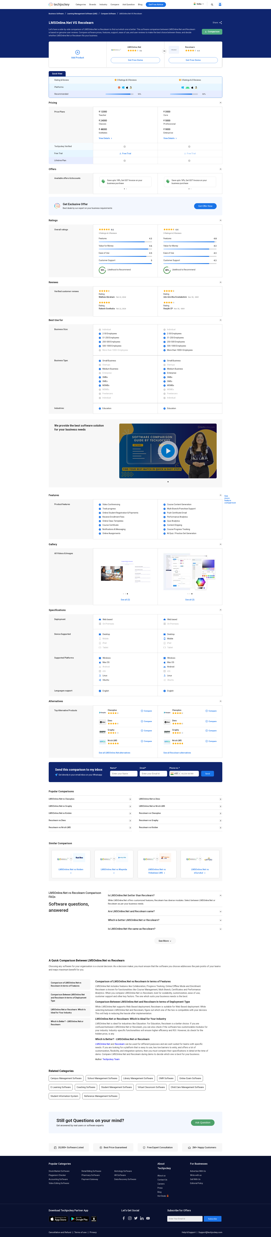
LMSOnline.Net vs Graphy (60, 806)
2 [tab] (126, 188)
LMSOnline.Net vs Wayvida (114, 869)
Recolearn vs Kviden (148, 827)
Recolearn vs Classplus (150, 813)
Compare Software (108, 14)
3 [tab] (127, 593)
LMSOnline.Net (134, 47)
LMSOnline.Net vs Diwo (149, 799)
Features (103, 238)
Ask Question (129, 4)
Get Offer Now (205, 206)
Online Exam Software (190, 1078)
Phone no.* (174, 768)
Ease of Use (104, 253)
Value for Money (106, 246)
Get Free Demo (135, 60)
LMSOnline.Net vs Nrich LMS (152, 806)
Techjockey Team (111, 1059)
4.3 (150, 238)
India (199, 4)
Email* (143, 768)
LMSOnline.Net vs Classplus (61, 799)
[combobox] (175, 774)
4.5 (150, 253)
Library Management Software (138, 1078)
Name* (113, 768)
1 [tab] (124, 188)
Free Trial (126, 153)
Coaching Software (86, 1087)
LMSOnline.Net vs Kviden (60, 813)
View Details (104, 138)
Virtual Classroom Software (151, 1087)
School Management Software (102, 1078)
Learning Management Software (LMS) (82, 14)
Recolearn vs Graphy (148, 820)
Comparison (213, 31)
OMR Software (166, 1078)
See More (164, 941)
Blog (140, 4)
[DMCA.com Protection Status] (94, 1221)
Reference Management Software (100, 1096)
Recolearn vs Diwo (57, 820)
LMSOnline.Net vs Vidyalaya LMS (157, 871)
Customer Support (107, 260)
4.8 (215, 238)
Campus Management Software (66, 1078)
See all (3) (125, 600)
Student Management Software (116, 1087)
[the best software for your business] (59, 5)
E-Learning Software (61, 1087)
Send (207, 774)
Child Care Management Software (187, 1087)
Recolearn (190, 47)
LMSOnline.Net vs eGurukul (200, 871)
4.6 (150, 246)
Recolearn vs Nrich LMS (60, 827)
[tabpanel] (125, 182)
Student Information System (64, 1096)
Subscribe (212, 1219)
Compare (115, 4)
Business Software (56, 14)
